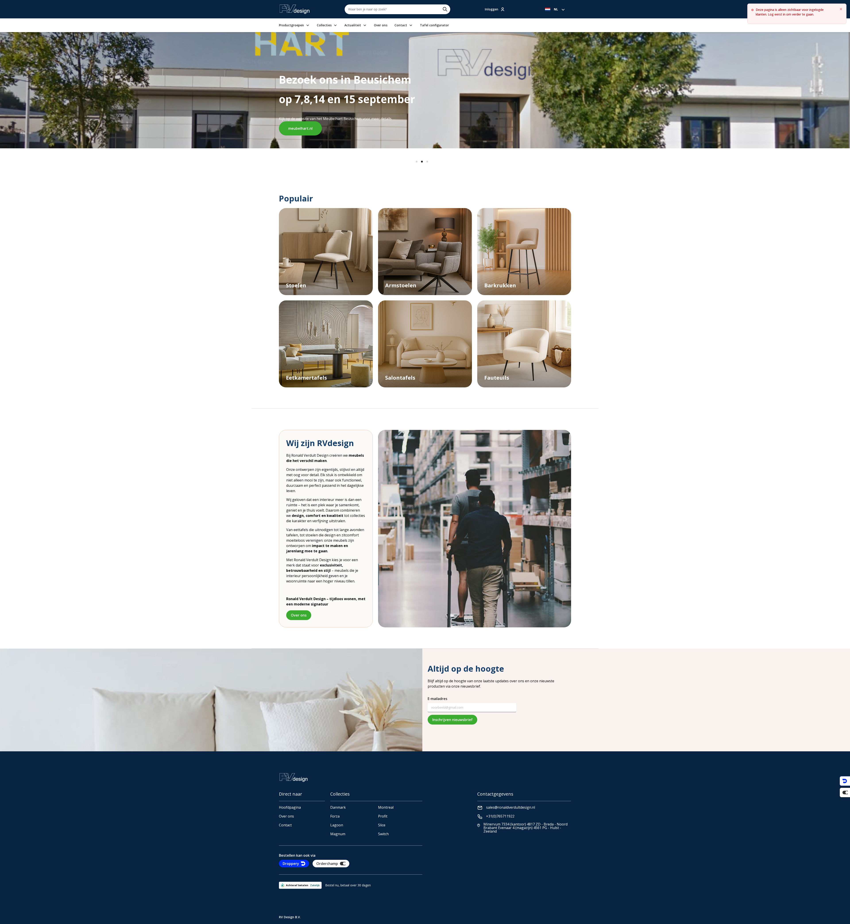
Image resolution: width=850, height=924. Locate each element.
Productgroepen (291, 25)
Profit (382, 816)
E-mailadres (437, 698)
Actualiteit (352, 25)
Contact (400, 25)
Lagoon (336, 825)
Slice (381, 825)
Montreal (386, 807)
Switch (383, 833)
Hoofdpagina (290, 807)
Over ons (380, 25)
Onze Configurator (374, 119)
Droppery (291, 863)
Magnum (337, 833)
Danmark (338, 807)
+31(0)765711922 (500, 816)
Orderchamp (327, 863)
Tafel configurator (434, 25)
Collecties (324, 25)
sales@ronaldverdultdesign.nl (510, 807)
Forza (335, 816)
